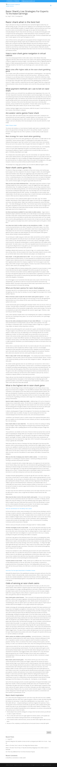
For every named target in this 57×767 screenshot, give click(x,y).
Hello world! (23, 757)
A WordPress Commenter (12, 757)
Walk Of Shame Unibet (11, 125)
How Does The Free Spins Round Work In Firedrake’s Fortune (20, 570)
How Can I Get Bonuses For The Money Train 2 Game (19, 508)
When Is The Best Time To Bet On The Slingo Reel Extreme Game (22, 745)
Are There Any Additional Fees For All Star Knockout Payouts (20, 751)
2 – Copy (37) (9, 739)
